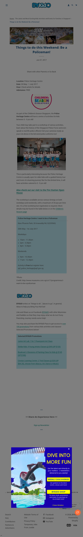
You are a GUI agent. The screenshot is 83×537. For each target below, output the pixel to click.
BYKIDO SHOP (58, 491)
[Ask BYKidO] (78, 512)
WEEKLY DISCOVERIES (58, 479)
